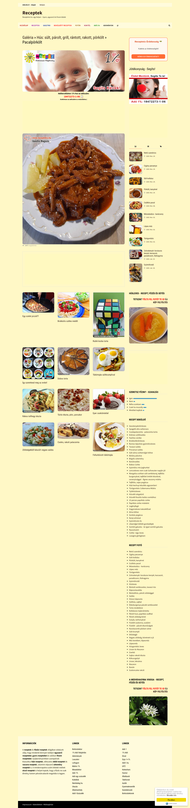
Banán (131, 667)
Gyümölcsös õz (135, 521)
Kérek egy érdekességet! (148, 56)
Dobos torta (63, 378)
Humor (124, 773)
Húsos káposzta (135, 599)
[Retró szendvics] (135, 153)
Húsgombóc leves (136, 646)
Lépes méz (148, 226)
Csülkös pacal (149, 202)
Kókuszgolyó (134, 658)
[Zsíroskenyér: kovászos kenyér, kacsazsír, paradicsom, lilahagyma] (135, 251)
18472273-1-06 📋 (73, 96)
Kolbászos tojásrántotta (139, 611)
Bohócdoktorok (128, 793)
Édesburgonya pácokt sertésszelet (143, 605)
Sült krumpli (134, 631)
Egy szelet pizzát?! (30, 316)
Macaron (132, 664)
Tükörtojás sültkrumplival (104, 374)
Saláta (131, 596)
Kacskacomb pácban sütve (140, 628)
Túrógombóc (149, 238)
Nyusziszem (134, 530)
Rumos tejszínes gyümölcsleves (142, 444)
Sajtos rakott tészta (137, 655)
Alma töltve (134, 512)
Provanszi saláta (136, 449)
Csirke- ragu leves (136, 533)
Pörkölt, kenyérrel (150, 189)
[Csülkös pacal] (135, 203)
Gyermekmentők (128, 786)
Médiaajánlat (48, 804)
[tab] (135, 146)
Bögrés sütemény (136, 458)
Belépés (42, 5)
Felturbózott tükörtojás (103, 455)
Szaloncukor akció (136, 670)
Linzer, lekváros (135, 661)
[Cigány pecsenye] (135, 166)
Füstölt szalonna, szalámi (139, 622)
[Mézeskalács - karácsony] (135, 214)
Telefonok (126, 780)
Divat (124, 756)
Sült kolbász (148, 178)
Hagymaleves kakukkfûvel (140, 509)
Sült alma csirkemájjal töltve (141, 452)
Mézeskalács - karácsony (153, 214)
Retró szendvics (150, 153)
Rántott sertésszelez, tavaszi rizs (142, 587)
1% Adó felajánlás (79, 752)
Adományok (108, 25)
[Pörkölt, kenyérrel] (135, 189)
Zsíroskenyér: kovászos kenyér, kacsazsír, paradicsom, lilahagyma (153, 253)
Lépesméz (133, 643)
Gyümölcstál (149, 265)
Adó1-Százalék (78, 793)
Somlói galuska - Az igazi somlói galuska (146, 527)
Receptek (32, 13)
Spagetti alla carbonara (138, 429)
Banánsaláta (134, 461)
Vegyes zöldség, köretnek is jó (141, 637)
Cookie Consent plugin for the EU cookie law (171, 803)
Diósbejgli (133, 634)
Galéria (27, 37)
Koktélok (75, 780)
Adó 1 (124, 749)
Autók (124, 783)
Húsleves (133, 584)
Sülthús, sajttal (135, 602)
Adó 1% (97, 25)
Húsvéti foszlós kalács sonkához (142, 497)
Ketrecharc (126, 769)
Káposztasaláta (135, 590)
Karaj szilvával (135, 518)
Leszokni (75, 759)
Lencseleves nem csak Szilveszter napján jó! (147, 470)
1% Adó (125, 752)
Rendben (171, 799)
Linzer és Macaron (136, 649)
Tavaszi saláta (135, 446)
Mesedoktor (76, 769)
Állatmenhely (77, 790)
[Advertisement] (73, 116)
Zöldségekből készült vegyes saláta (37, 450)
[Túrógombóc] (135, 238)
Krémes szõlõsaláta (137, 435)
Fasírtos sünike (135, 438)
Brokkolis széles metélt (68, 321)
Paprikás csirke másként (139, 503)
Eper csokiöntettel (101, 413)
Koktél (87, 25)
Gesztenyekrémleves (137, 426)
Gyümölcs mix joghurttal (139, 467)
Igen (131, 398)
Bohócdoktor (77, 749)
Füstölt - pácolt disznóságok (141, 625)
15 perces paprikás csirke (139, 500)
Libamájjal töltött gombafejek (141, 524)
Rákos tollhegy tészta (31, 416)
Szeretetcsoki (127, 790)
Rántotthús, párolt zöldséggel (141, 593)
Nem (131, 401)
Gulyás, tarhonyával (137, 619)
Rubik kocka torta (100, 341)
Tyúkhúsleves (134, 491)
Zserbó (132, 652)
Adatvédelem (37, 804)
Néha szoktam (135, 404)
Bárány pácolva (135, 455)
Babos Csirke (134, 464)
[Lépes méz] (135, 226)
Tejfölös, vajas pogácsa (138, 482)
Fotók (78, 25)
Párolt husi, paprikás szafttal (141, 614)
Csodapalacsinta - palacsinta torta (143, 432)
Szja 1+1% (126, 759)
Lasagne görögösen (137, 535)
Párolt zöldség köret (137, 616)
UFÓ (123, 766)
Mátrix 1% (76, 766)
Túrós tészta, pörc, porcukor (70, 414)
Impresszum (27, 804)
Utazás (75, 786)
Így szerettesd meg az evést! (34, 382)
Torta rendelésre (136, 608)
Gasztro (46, 25)
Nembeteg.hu (77, 783)
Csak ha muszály (136, 407)
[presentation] (135, 146)
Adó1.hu (125, 763)
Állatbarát (126, 776)
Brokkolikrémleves (137, 441)
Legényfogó (134, 506)
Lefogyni (75, 763)
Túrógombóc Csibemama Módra (142, 488)
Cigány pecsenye (150, 166)
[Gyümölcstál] (135, 265)
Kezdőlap (24, 25)
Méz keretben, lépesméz (139, 640)
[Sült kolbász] (135, 178)
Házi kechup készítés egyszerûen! (143, 485)
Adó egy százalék (79, 776)
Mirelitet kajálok (136, 410)
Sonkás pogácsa (136, 515)
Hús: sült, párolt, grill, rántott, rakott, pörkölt (70, 37)
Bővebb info (171, 795)
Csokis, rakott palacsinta (68, 442)
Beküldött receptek (63, 25)
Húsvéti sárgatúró (136, 494)
